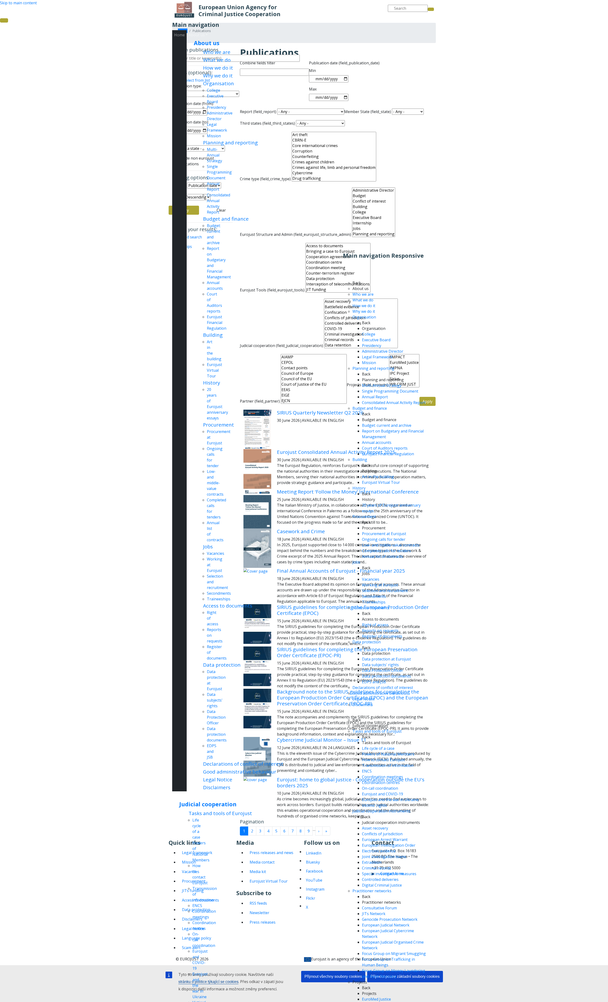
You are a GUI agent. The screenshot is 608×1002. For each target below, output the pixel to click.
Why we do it (218, 75)
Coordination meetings (382, 776)
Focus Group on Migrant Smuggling (394, 953)
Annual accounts (376, 442)
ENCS (197, 905)
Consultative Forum (379, 908)
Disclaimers (216, 787)
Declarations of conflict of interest (243, 763)
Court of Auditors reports (385, 448)
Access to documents (227, 605)
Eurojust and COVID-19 (382, 794)
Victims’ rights (374, 805)
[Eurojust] (184, 9)
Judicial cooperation (208, 804)
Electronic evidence (379, 851)
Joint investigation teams (384, 856)
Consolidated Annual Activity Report (394, 402)
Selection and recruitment (385, 590)
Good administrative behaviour (239, 771)
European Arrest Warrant (385, 839)
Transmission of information (387, 765)
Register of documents (382, 636)
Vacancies (215, 553)
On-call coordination (380, 788)
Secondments (219, 593)
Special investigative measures (389, 873)
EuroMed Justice (376, 999)
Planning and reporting (230, 142)
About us (206, 43)
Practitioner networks (371, 890)
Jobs (208, 546)
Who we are (216, 52)
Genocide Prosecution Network (390, 919)
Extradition (371, 862)
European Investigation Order (388, 845)
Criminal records (376, 868)
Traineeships (218, 599)
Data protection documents (217, 734)
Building (213, 335)
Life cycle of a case (378, 748)
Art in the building (378, 476)
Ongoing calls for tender (383, 539)
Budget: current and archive (386, 425)
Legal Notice (217, 779)
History (211, 382)
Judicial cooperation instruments (381, 811)
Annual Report (375, 396)
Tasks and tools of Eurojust (220, 813)
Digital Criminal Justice (382, 885)
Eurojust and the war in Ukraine (390, 799)
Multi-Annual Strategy (214, 155)
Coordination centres (381, 782)
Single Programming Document (219, 172)
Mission (214, 135)
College (213, 90)
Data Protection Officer (216, 717)
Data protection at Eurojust (386, 659)
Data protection (222, 664)
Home (179, 35)
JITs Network (373, 913)
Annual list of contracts (382, 556)
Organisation (218, 83)
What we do (217, 60)
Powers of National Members (388, 754)
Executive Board (376, 339)
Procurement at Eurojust (384, 533)
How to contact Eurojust (383, 759)
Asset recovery (375, 828)
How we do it (218, 67)
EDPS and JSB (211, 751)
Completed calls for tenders (386, 550)
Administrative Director (382, 351)
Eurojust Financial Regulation (216, 322)
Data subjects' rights (215, 700)
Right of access (375, 624)
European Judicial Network (385, 925)
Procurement (218, 424)
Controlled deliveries (380, 879)
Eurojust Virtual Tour (214, 370)
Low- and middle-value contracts (215, 483)
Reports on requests (380, 630)
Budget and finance (226, 218)
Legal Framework (377, 357)
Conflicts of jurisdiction (382, 833)
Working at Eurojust (380, 585)
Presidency (216, 107)
